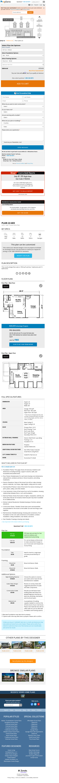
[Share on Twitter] (26, 273)
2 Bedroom (34, 724)
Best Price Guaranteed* (36, 71)
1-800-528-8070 (26, 2)
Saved (31, 5)
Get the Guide (22, 213)
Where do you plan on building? (11, 121)
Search (6, 710)
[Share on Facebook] (23, 273)
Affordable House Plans (34, 720)
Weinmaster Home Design (11, 761)
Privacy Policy (26, 9)
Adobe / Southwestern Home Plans (11, 720)
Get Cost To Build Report (23, 191)
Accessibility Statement (32, 777)
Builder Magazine (34, 754)
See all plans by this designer (22, 661)
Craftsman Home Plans (11, 730)
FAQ (29, 710)
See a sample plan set (8, 467)
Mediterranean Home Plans (11, 732)
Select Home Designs (11, 754)
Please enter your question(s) (11, 130)
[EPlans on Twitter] (35, 704)
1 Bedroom (34, 722)
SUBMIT (30, 12)
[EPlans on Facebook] (32, 704)
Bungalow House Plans (11, 722)
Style (7, 225)
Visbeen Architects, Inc (11, 759)
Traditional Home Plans (11, 737)
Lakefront (34, 733)
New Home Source (34, 750)
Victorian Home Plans (11, 739)
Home (3, 225)
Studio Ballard (11, 757)
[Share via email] (17, 273)
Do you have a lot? (7, 109)
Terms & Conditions (15, 9)
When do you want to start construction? (13, 104)
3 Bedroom (34, 726)
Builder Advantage (34, 752)
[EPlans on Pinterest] (38, 704)
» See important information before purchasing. (15, 522)
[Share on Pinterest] (29, 273)
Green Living (11, 750)
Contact (39, 710)
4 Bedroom (34, 728)
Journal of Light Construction (34, 756)
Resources (18, 710)
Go (44, 2)
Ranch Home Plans (11, 735)
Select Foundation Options (10, 53)
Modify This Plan (23, 256)
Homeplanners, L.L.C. (11, 752)
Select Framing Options (9, 58)
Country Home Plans (14, 225)
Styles (11, 710)
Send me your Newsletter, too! (13, 142)
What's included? (6, 47)
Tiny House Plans (34, 739)
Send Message (23, 147)
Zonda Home (34, 757)
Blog (24, 710)
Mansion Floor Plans (34, 735)
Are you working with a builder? (11, 115)
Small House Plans (34, 737)
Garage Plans (34, 730)
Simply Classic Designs (11, 756)
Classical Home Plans (11, 724)
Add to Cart (23, 83)
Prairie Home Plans (11, 733)
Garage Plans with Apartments (34, 732)
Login (40, 5)
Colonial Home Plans (11, 726)
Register (36, 5)
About (33, 710)
